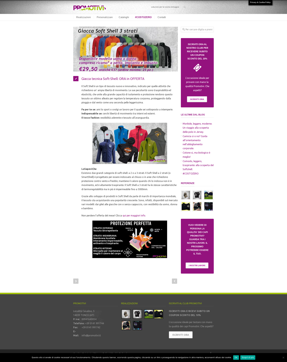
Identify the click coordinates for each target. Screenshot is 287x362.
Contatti (162, 17)
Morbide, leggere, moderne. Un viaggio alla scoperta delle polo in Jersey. (197, 127)
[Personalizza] (283, 357)
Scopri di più (248, 357)
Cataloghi (124, 17)
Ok (236, 357)
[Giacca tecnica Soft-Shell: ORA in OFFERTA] (125, 49)
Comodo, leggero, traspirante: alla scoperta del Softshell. (198, 165)
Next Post (174, 281)
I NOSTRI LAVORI (197, 265)
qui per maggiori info (134, 215)
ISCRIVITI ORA (197, 99)
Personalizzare (105, 17)
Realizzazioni (83, 17)
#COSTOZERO (143, 17)
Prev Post (75, 281)
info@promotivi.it (91, 335)
